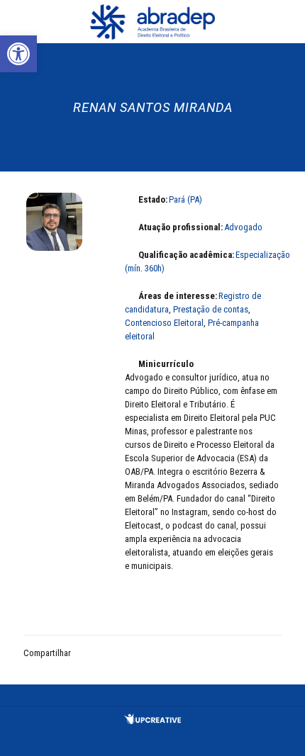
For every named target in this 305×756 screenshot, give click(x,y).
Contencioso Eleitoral (164, 322)
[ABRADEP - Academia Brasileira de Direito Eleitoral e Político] (152, 21)
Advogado (243, 227)
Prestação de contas (210, 309)
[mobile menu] (286, 21)
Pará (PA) (185, 199)
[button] (18, 53)
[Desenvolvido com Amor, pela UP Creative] (152, 721)
